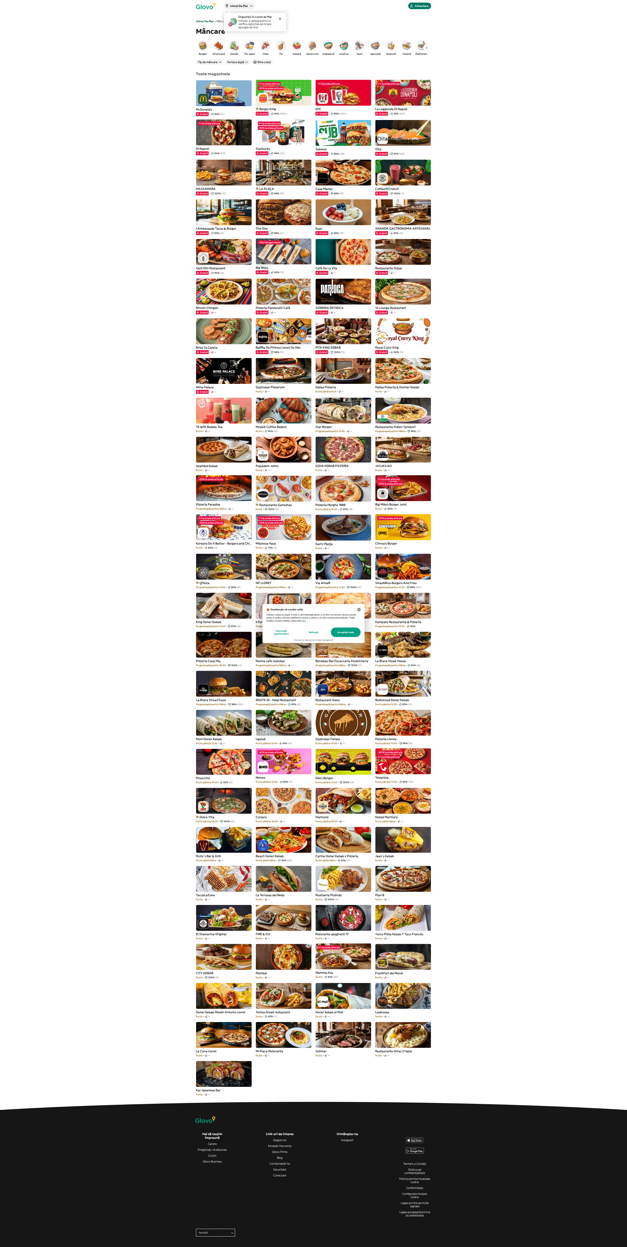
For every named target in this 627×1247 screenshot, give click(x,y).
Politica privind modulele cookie (414, 1180)
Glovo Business (212, 1161)
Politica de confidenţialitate (414, 1171)
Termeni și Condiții (414, 1163)
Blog (279, 1157)
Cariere (212, 1143)
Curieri (212, 1155)
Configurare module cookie (414, 1195)
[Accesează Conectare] (206, 6)
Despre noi (279, 1140)
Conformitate (414, 1188)
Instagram (347, 1140)
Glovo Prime (279, 1151)
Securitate (279, 1169)
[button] (203, 48)
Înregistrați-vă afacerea (212, 1149)
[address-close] (280, 19)
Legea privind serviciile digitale (415, 1204)
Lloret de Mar (205, 21)
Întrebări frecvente (279, 1146)
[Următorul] (426, 47)
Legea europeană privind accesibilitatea (414, 1213)
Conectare (279, 1175)
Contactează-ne (280, 1163)
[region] (313, 48)
